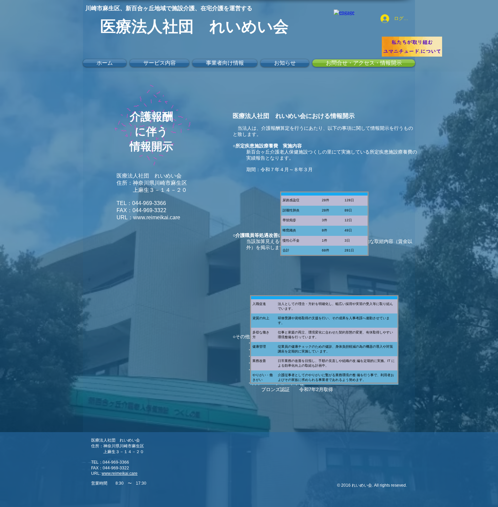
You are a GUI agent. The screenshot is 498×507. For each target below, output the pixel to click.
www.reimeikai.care (156, 217)
